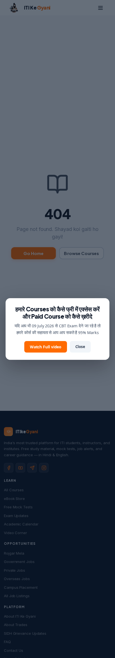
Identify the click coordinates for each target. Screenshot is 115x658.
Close (80, 346)
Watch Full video (46, 346)
